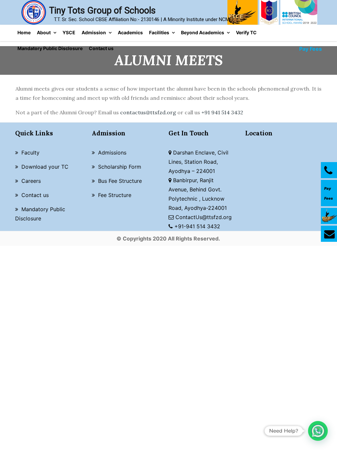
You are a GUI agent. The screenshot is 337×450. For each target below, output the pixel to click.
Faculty (30, 152)
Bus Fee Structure (120, 181)
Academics (130, 32)
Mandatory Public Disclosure (50, 48)
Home (24, 32)
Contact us (101, 48)
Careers (31, 181)
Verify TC (246, 32)
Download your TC (44, 166)
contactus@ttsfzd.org (148, 112)
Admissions (112, 152)
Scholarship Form (119, 166)
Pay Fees (310, 48)
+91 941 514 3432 (222, 112)
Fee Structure (114, 195)
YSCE (69, 32)
